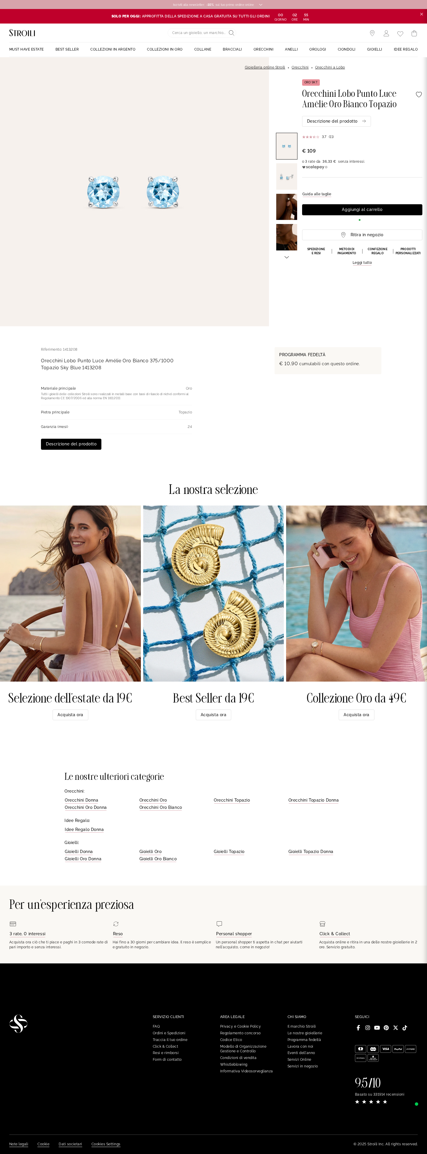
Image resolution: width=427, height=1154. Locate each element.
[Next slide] (286, 256)
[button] (362, 256)
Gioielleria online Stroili (265, 67)
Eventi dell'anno (301, 1053)
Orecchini (300, 67)
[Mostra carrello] (414, 33)
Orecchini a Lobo (330, 67)
